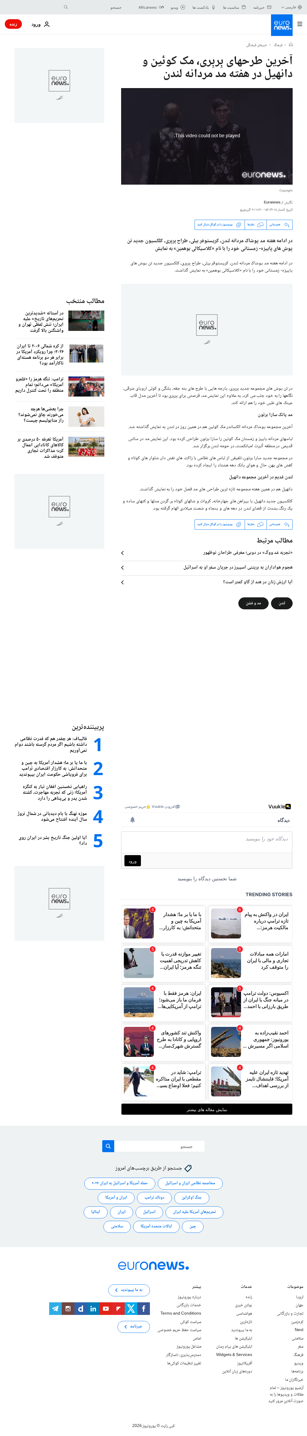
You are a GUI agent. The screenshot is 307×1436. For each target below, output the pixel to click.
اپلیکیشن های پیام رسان (234, 1346)
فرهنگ (278, 45)
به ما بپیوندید (241, 1330)
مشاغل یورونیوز (189, 1346)
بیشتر (196, 1287)
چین (192, 1226)
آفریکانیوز (244, 1363)
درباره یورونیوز (189, 1297)
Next (299, 1330)
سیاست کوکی (190, 1321)
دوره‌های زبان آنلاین (237, 1371)
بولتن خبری (243, 1305)
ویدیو (298, 1363)
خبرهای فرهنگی (256, 45)
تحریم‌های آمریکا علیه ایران (194, 1212)
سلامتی (117, 1226)
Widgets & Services (234, 1355)
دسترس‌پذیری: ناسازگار (183, 1355)
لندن (282, 603)
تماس (197, 1338)
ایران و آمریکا (116, 1197)
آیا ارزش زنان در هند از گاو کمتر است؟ (258, 582)
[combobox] (96, 7)
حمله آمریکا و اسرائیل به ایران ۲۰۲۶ (120, 1183)
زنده (13, 23)
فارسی (290, 7)
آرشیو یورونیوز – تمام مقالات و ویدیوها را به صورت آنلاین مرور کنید (285, 1394)
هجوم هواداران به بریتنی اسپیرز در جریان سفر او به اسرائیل (238, 568)
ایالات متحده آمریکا (156, 1226)
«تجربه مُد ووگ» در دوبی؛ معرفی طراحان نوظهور (248, 553)
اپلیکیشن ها (243, 1338)
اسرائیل (149, 1212)
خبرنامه (136, 1326)
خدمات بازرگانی (189, 1305)
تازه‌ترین (246, 1321)
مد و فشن (253, 603)
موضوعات (295, 1287)
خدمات (246, 1287)
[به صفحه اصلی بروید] (282, 25)
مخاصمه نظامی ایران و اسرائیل (190, 1183)
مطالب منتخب (85, 301)
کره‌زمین (297, 1321)
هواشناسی (244, 1313)
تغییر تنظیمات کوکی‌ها (184, 1363)
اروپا (299, 1297)
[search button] (66, 7)
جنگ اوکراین (192, 1197)
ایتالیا (95, 1212)
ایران (122, 1212)
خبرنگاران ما (294, 1379)
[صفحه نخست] (291, 45)
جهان (299, 1305)
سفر (300, 1346)
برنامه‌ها (297, 1371)
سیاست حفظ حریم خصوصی (179, 1330)
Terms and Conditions (180, 1313)
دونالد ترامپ (154, 1197)
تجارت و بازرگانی (290, 1313)
